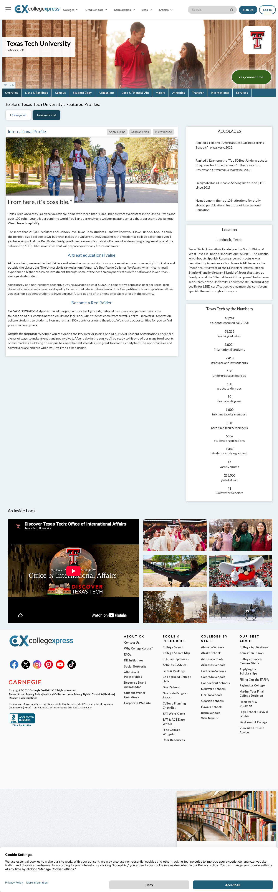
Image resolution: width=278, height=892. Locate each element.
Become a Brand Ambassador (135, 685)
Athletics (178, 92)
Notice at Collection (54, 694)
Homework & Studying (248, 704)
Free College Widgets (171, 732)
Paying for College (252, 685)
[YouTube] (60, 668)
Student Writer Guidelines (135, 695)
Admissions (106, 92)
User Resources (174, 740)
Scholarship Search (176, 659)
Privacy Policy (34, 694)
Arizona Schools (212, 659)
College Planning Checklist (174, 706)
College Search (173, 647)
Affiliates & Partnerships (133, 674)
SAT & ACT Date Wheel (174, 722)
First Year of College (254, 722)
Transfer (198, 92)
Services (242, 92)
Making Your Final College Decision (252, 694)
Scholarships (122, 10)
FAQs (127, 654)
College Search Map (176, 653)
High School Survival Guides (254, 714)
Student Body (82, 92)
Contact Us (131, 642)
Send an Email (140, 132)
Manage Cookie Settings (23, 697)
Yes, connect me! (251, 77)
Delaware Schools (213, 689)
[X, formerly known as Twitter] (25, 668)
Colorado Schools (213, 677)
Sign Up (248, 10)
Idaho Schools (210, 713)
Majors (160, 92)
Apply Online (117, 132)
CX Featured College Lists (177, 679)
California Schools (213, 671)
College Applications (254, 647)
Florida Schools (211, 695)
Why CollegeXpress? (138, 648)
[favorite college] (5, 85)
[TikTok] (71, 668)
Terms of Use (16, 694)
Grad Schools (94, 10)
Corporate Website (137, 703)
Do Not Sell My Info (103, 694)
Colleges (68, 10)
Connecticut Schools (215, 683)
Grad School (171, 687)
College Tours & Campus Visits (251, 661)
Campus (60, 92)
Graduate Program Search (175, 695)
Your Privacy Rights (79, 694)
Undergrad (18, 115)
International (220, 92)
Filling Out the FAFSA (254, 679)
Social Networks (135, 666)
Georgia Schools (212, 701)
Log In (267, 10)
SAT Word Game (174, 713)
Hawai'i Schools (212, 707)
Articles (164, 10)
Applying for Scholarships (248, 671)
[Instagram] (37, 668)
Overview (11, 92)
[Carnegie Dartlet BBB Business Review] (22, 725)
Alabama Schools (212, 647)
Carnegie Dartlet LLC (42, 690)
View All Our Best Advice (252, 730)
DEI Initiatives (133, 660)
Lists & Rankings (36, 92)
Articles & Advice (175, 665)
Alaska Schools (211, 653)
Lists (145, 10)
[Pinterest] (48, 668)
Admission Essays (252, 653)
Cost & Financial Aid (135, 92)
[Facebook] (14, 668)
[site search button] (232, 9)
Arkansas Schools (213, 665)
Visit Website (163, 132)
